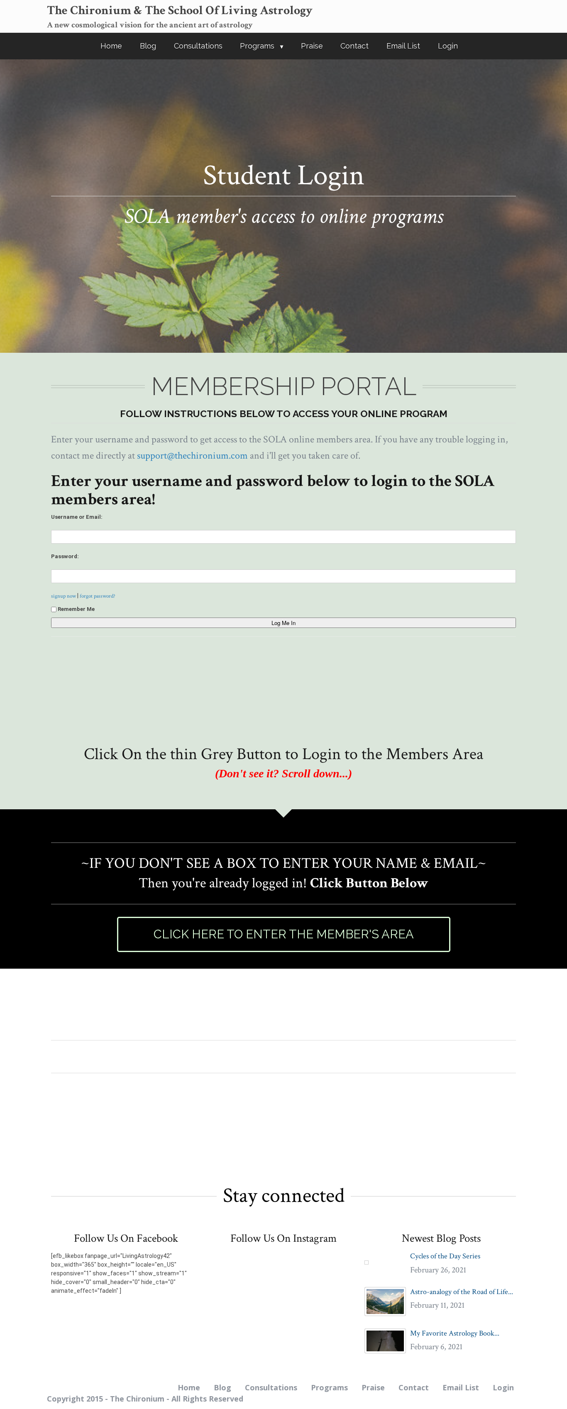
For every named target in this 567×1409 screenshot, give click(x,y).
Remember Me (76, 609)
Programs (257, 46)
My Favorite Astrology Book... (454, 1333)
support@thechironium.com (192, 455)
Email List (403, 46)
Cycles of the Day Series (445, 1256)
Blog (148, 46)
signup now (63, 596)
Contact (354, 46)
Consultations (198, 46)
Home (111, 46)
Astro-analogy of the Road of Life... (461, 1292)
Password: (65, 556)
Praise (312, 46)
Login (448, 46)
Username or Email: (77, 517)
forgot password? (97, 596)
